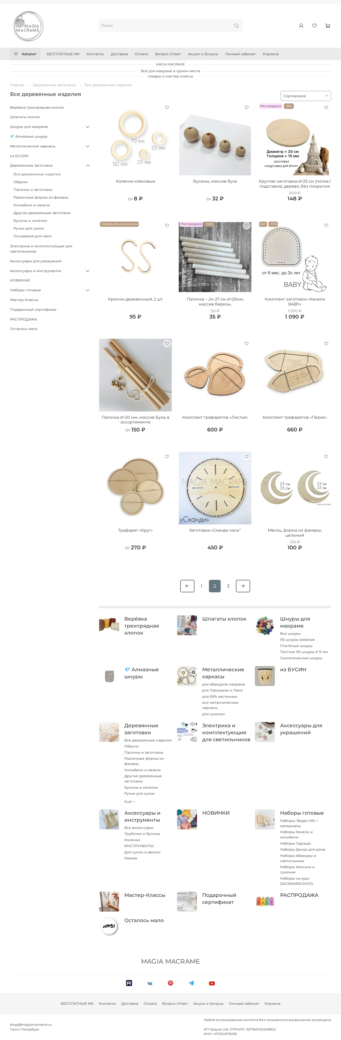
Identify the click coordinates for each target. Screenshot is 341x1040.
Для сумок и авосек (142, 852)
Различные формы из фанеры (144, 761)
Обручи (131, 746)
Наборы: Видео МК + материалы (299, 823)
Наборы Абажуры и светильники (298, 858)
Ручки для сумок (139, 793)
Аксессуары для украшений (36, 261)
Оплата (141, 54)
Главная (17, 85)
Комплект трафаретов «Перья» (295, 417)
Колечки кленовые (135, 181)
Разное (130, 858)
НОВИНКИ (216, 813)
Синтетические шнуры (301, 658)
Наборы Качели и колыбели (296, 834)
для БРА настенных (219, 696)
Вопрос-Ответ (168, 54)
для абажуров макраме (223, 684)
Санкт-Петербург (24, 1029)
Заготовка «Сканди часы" (215, 530)
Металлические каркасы (32, 146)
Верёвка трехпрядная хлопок (141, 626)
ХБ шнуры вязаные (297, 639)
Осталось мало (144, 920)
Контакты (95, 54)
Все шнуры (290, 633)
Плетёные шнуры (296, 646)
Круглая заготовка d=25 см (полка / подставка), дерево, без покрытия (295, 184)
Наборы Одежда (295, 843)
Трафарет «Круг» (135, 530)
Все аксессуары (139, 827)
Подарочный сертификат (33, 309)
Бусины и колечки (141, 787)
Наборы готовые (302, 813)
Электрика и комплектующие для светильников (226, 732)
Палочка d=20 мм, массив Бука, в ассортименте (136, 420)
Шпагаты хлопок (224, 619)
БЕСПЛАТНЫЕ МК (63, 54)
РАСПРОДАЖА (299, 895)
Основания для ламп (32, 236)
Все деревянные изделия (147, 740)
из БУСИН (293, 670)
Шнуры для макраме (29, 126)
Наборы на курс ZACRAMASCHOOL (297, 881)
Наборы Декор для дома (302, 849)
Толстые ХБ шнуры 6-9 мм (304, 652)
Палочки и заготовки (143, 752)
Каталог (29, 54)
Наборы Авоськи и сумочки (297, 869)
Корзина (271, 54)
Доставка (119, 54)
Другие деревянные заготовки (143, 778)
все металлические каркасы (220, 705)
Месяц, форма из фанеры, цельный (295, 533)
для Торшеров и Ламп (222, 690)
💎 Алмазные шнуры (28, 136)
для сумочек (213, 714)
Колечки (132, 840)
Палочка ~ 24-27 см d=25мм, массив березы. (215, 302)
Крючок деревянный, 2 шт (135, 299)
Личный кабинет (240, 54)
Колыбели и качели (142, 770)
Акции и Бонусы (203, 54)
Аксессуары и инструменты (35, 271)
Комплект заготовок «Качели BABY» (295, 302)
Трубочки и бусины (142, 833)
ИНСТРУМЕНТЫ (139, 846)
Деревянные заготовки (54, 85)
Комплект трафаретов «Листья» (215, 417)
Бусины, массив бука (215, 181)
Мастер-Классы (144, 895)
